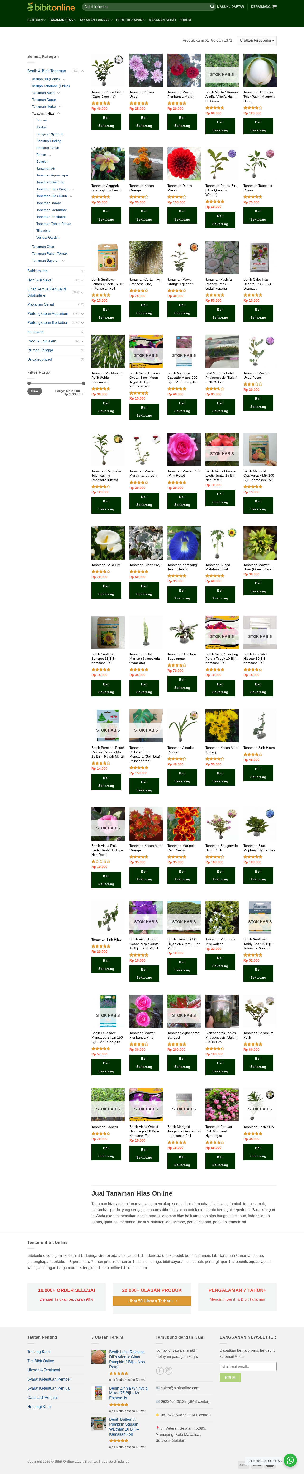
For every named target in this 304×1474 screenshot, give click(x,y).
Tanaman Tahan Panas (53, 224)
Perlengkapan (129, 20)
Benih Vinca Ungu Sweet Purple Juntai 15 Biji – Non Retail (144, 943)
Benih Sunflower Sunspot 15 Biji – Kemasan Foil (104, 658)
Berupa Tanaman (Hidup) (51, 86)
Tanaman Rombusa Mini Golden (220, 941)
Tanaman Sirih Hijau (106, 939)
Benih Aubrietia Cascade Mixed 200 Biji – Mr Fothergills (182, 377)
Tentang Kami (39, 1352)
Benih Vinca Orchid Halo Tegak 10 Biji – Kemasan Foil (144, 1131)
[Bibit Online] (51, 6)
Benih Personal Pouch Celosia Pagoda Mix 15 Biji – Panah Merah (108, 752)
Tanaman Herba (44, 106)
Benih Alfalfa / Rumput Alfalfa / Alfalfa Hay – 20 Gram (222, 96)
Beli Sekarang (106, 122)
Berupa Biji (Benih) (46, 79)
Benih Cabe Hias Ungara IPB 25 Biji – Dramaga (258, 283)
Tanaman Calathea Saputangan (181, 656)
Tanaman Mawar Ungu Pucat (256, 375)
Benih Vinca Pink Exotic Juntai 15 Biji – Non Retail (107, 850)
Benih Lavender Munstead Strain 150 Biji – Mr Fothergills (107, 1037)
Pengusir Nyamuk (49, 134)
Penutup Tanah (47, 148)
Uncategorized (39, 359)
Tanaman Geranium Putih (258, 1035)
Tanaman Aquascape (52, 175)
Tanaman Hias (61, 20)
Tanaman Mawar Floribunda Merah (180, 94)
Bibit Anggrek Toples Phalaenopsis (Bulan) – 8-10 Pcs (221, 1037)
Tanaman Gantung (50, 182)
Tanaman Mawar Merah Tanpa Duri (143, 473)
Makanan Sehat (162, 20)
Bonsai (41, 120)
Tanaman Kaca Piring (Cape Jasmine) (107, 94)
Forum (185, 20)
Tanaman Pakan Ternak (49, 253)
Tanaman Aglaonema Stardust (183, 1035)
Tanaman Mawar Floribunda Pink (142, 1035)
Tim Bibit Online (40, 1361)
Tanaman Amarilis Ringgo (180, 750)
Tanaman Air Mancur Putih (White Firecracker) (107, 377)
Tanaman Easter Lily (258, 1127)
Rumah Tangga (40, 350)
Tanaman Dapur (44, 99)
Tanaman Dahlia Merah (179, 188)
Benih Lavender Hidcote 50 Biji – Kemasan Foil (255, 658)
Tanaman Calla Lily (105, 565)
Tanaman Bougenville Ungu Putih (221, 848)
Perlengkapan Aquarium (47, 314)
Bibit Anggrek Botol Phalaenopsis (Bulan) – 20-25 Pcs (221, 377)
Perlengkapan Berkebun (47, 323)
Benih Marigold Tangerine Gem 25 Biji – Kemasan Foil (184, 1131)
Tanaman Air (45, 168)
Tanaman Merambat (51, 210)
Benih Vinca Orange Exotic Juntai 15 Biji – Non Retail (221, 475)
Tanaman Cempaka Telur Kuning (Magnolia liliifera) (106, 475)
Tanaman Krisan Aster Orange (145, 848)
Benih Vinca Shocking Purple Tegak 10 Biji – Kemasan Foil (221, 658)
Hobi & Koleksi (39, 280)
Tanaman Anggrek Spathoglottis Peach (106, 188)
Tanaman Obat (43, 247)
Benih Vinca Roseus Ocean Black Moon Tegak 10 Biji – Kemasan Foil (144, 379)
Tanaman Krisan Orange (141, 188)
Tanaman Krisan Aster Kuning (221, 750)
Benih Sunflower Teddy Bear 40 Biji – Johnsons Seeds (258, 943)
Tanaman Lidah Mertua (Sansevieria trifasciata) (144, 658)
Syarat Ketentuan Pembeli (49, 1379)
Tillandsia (43, 230)
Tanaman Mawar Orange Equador (180, 281)
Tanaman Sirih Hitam (259, 748)
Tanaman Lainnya (95, 20)
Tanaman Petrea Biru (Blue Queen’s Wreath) (221, 190)
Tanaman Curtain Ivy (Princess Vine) (145, 281)
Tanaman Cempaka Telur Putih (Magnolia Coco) (259, 96)
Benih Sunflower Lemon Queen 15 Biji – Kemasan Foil (107, 283)
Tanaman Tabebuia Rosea (257, 188)
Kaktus (41, 127)
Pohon (41, 155)
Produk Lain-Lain (41, 341)
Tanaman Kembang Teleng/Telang (182, 567)
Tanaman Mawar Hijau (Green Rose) (258, 567)
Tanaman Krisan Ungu (141, 94)
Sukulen (42, 161)
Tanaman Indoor (48, 203)
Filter (34, 391)
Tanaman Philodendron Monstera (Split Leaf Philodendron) (144, 754)
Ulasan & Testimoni (43, 1370)
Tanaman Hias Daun (51, 196)
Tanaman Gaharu (104, 1127)
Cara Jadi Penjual (42, 1398)
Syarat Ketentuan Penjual (49, 1388)
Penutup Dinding (48, 141)
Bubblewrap (37, 271)
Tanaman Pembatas (51, 217)
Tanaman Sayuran (45, 260)
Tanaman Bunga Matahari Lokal (217, 567)
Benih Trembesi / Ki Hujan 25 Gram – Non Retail (183, 943)
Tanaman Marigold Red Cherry (181, 848)
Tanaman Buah (43, 93)
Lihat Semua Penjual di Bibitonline (47, 292)
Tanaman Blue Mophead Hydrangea (259, 848)
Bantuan (35, 20)
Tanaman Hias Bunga (52, 189)
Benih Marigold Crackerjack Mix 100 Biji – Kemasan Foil (258, 475)
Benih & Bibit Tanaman (46, 71)
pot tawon (35, 332)
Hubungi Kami (39, 1407)
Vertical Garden (48, 237)
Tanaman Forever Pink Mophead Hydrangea (218, 1131)
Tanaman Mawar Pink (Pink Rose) (183, 473)
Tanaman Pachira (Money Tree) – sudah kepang (218, 283)
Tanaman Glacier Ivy (144, 565)
